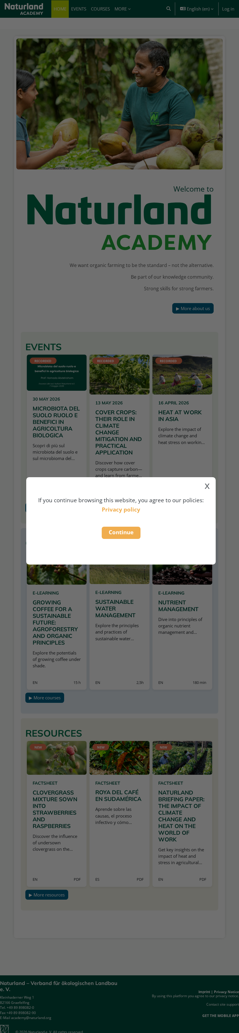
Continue (121, 532)
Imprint (204, 992)
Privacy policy (121, 509)
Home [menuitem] (60, 9)
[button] (168, 9)
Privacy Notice (226, 991)
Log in (228, 9)
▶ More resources (47, 895)
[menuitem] (79, 9)
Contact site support (222, 1004)
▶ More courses (45, 698)
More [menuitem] (121, 9)
